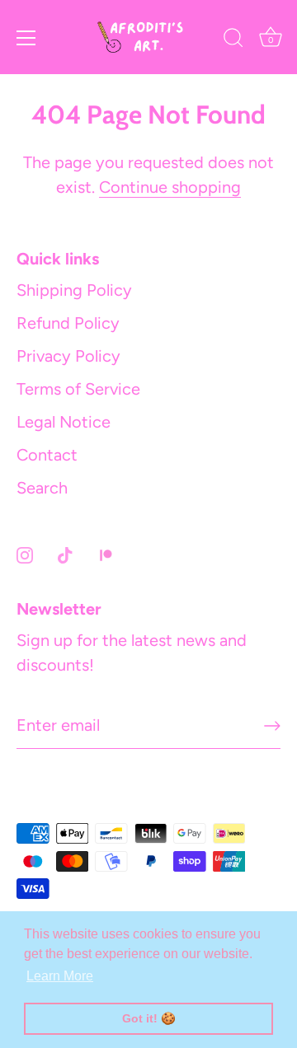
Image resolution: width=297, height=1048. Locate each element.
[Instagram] (24, 554)
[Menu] (26, 38)
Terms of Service (78, 389)
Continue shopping (170, 187)
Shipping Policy (74, 290)
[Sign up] (272, 726)
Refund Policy (68, 323)
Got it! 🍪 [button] (149, 1018)
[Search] (233, 40)
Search (42, 488)
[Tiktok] (65, 554)
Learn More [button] (59, 976)
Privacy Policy (68, 356)
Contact (47, 455)
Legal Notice (63, 422)
